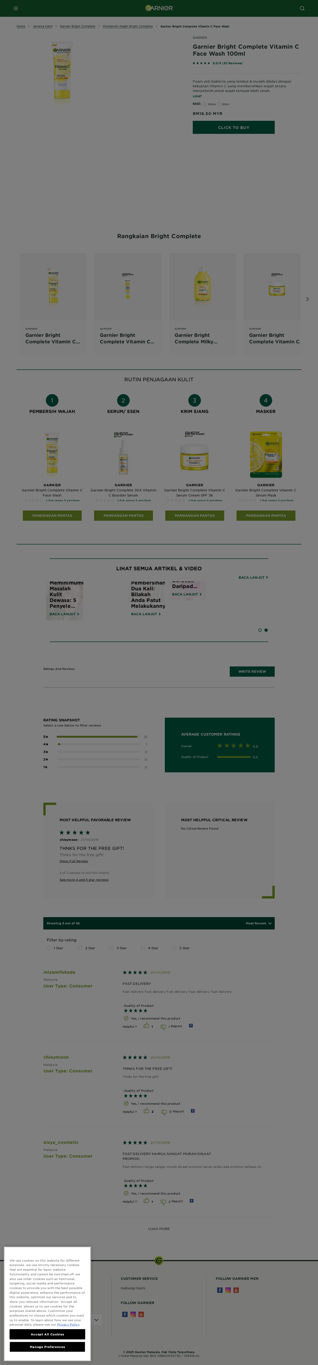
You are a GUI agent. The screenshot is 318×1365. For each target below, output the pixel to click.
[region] (47, 1304)
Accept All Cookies (47, 1334)
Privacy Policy (68, 1324)
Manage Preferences (47, 1347)
